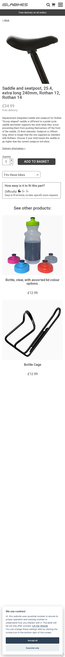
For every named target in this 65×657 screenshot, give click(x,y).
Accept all (32, 640)
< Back (5, 20)
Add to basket (36, 161)
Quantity (6, 156)
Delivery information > (13, 148)
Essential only (32, 648)
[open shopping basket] (53, 5)
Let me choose (40, 626)
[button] (48, 5)
